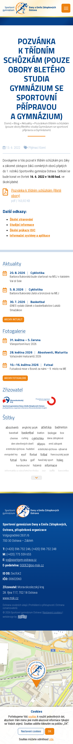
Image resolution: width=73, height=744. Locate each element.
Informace (51, 465)
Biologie (52, 433)
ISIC (44, 471)
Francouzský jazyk (60, 454)
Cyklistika (38, 438)
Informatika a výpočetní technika (21, 470)
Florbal (33, 454)
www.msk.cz (10, 598)
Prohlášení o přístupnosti (41, 605)
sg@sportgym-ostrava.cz (21, 560)
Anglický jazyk (30, 427)
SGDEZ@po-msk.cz (32, 565)
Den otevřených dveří (22, 443)
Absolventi (12, 428)
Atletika (46, 427)
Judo (52, 471)
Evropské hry (11, 454)
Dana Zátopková (55, 438)
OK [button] (49, 731)
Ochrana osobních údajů (15, 605)
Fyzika (23, 460)
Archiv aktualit (13, 319)
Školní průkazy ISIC (22, 230)
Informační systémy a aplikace (30, 235)
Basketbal (28, 433)
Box (62, 432)
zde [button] (51, 739)
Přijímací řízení (37, 147)
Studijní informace (22, 225)
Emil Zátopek (55, 443)
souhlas (32, 716)
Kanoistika (63, 470)
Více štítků (36, 478)
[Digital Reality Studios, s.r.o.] (22, 616)
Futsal (13, 460)
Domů (7, 123)
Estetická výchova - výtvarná (52, 449)
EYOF (23, 454)
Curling (24, 438)
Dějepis (41, 444)
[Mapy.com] (36, 687)
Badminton (61, 427)
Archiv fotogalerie (15, 378)
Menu (65, 8)
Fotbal (43, 454)
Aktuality (27, 123)
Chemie (14, 438)
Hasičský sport (45, 460)
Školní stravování (21, 219)
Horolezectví (22, 465)
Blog (16, 123)
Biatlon (40, 432)
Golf (32, 460)
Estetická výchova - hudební (20, 449)
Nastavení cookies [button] (52, 612)
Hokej (60, 460)
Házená (37, 465)
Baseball (13, 432)
